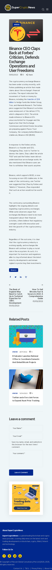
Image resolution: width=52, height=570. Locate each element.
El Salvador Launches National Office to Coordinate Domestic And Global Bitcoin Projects (25, 359)
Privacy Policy (37, 568)
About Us (48, 568)
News (17, 24)
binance (13, 270)
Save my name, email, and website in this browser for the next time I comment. (27, 444)
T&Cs (27, 568)
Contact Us (17, 568)
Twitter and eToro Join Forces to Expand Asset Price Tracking (25, 399)
